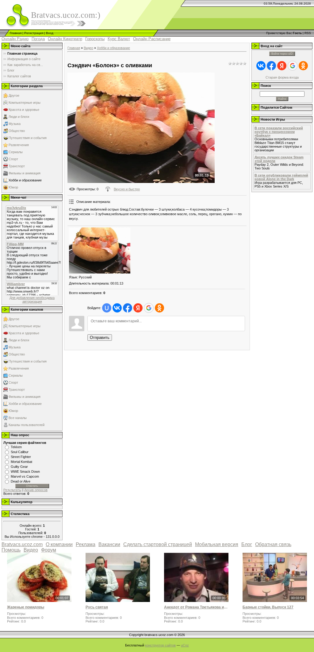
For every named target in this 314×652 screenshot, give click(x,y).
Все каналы (18, 418)
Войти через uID (282, 53)
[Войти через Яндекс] (138, 307)
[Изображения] (99, 250)
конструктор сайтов (160, 645)
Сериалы (16, 152)
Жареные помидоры (25, 607)
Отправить (99, 337)
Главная (15, 33)
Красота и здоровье (24, 109)
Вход (49, 33)
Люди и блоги (19, 116)
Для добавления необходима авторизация (32, 299)
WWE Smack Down (25, 471)
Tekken (16, 447)
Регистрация (33, 33)
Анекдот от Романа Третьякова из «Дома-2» (196, 607)
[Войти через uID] (106, 307)
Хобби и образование (25, 180)
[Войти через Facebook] (127, 307)
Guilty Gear (19, 466)
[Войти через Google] (149, 308)
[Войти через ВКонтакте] (117, 307)
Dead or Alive (20, 481)
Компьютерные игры (24, 102)
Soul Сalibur (20, 452)
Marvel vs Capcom (25, 476)
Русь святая (97, 607)
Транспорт (17, 166)
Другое (14, 95)
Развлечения (19, 145)
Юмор (13, 187)
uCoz (185, 645)
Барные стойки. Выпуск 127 (268, 607)
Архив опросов (36, 490)
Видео (88, 48)
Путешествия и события (28, 138)
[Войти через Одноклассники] (159, 307)
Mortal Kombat (21, 462)
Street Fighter (21, 457)
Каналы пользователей (26, 425)
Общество (17, 131)
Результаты (12, 490)
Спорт (13, 159)
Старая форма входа (282, 77)
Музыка (15, 124)
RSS (307, 33)
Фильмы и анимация (24, 173)
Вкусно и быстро (127, 189)
